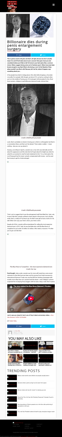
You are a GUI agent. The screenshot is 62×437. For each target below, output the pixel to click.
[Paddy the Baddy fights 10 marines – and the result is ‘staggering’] (30, 345)
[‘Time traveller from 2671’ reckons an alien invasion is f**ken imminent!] (46, 345)
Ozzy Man (17, 330)
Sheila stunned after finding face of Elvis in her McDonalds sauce (14, 365)
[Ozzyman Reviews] (18, 422)
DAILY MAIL (13, 321)
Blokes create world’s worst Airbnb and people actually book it (33, 375)
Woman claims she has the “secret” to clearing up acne (32, 390)
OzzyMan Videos (28, 425)
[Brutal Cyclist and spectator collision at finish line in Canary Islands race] (46, 358)
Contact (39, 424)
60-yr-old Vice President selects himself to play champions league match (36, 411)
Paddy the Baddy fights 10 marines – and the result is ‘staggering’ (30, 352)
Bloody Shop (29, 428)
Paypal (39, 426)
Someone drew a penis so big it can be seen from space (32, 383)
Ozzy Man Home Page (16, 425)
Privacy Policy (23, 436)
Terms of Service (31, 436)
